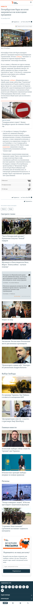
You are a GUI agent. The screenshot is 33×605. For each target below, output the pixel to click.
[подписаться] (2, 590)
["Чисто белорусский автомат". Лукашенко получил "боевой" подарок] (16, 226)
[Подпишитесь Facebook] (5, 586)
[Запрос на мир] (16, 309)
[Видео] (20, 603)
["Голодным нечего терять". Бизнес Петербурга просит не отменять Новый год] (16, 110)
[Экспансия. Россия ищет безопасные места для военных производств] (16, 331)
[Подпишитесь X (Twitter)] (9, 586)
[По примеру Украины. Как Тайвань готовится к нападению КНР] (16, 385)
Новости (4, 6)
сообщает (19, 56)
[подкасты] (13, 603)
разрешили (6, 147)
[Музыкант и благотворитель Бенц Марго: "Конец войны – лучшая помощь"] (16, 252)
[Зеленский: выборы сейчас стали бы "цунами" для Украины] (16, 438)
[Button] (15, 22)
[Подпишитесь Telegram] (16, 586)
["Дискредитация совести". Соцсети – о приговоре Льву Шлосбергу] (16, 409)
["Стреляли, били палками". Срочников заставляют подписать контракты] (16, 516)
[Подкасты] (27, 586)
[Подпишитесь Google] (2, 586)
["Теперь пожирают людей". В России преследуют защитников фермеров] (16, 492)
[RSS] (23, 586)
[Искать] (28, 603)
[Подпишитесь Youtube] (13, 586)
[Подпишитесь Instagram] (20, 586)
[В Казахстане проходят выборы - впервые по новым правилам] (16, 462)
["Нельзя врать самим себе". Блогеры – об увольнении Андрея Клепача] (16, 355)
